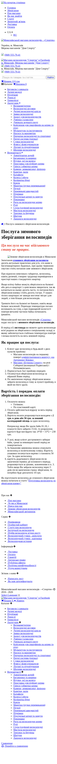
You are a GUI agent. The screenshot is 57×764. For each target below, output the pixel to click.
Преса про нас (15, 506)
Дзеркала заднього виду (25, 122)
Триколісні (12, 100)
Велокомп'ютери (22, 106)
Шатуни (17, 216)
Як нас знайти (14, 16)
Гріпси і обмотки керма (25, 166)
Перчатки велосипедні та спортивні (32, 136)
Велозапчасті (14, 152)
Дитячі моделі (14, 92)
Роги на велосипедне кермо (27, 202)
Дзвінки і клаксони (23, 119)
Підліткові (12, 95)
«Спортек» (45, 319)
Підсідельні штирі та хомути (28, 196)
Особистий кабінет (17, 524)
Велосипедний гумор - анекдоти (24, 535)
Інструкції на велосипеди (20, 530)
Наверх (20, 600)
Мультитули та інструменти (27, 130)
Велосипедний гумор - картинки (24, 538)
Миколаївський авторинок (21, 511)
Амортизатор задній (23, 155)
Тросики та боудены (23, 213)
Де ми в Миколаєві (17, 503)
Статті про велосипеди (19, 527)
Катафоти (18, 174)
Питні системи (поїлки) (25, 139)
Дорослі (11, 97)
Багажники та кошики (24, 158)
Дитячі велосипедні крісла (27, 111)
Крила (16, 183)
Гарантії (11, 557)
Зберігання (13, 10)
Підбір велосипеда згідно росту (23, 533)
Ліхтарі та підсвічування (26, 147)
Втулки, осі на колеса (24, 161)
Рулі (15, 205)
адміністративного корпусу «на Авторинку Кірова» (33, 358)
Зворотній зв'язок (16, 21)
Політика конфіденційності (21, 565)
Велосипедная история (19, 541)
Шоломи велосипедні (24, 150)
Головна (11, 7)
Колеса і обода (20, 177)
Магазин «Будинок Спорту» (28, 362)
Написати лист (15, 578)
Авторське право (16, 560)
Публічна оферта (16, 562)
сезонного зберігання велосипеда (30, 260)
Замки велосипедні (23, 114)
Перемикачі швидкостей (25, 191)
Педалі (16, 188)
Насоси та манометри (24, 133)
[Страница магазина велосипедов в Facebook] (25, 60)
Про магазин (14, 13)
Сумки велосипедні (23, 141)
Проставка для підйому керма (28, 163)
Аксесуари (13, 103)
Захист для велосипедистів (27, 117)
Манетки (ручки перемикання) (29, 185)
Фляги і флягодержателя (25, 144)
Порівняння (13, 522)
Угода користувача (17, 568)
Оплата (11, 27)
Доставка (12, 24)
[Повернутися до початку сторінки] (13, 2)
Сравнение (7, 743)
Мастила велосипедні (24, 210)
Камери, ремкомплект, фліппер (29, 169)
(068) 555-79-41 (12, 66)
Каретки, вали (20, 172)
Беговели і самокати (17, 89)
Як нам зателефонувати (19, 581)
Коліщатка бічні (21, 180)
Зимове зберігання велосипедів (23, 508)
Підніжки (18, 194)
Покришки (19, 199)
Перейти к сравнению (16, 746)
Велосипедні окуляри (24, 108)
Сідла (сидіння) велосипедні (28, 207)
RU (15, 35)
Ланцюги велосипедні (24, 218)
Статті (10, 18)
